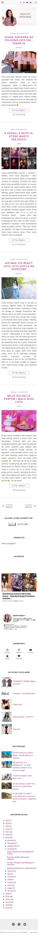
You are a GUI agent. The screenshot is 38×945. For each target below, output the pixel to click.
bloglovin (19, 658)
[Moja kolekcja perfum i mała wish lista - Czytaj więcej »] (19, 431)
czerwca (10, 877)
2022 (7, 829)
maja (9, 879)
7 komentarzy (20, 114)
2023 (7, 826)
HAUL (19, 406)
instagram (7, 652)
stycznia (10, 891)
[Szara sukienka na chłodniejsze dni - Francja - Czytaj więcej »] (19, 72)
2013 (7, 905)
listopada (11, 843)
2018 (7, 894)
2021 (7, 832)
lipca (9, 874)
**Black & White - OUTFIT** (23, 717)
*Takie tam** (17, 704)
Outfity (19, 48)
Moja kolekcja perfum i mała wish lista (19, 398)
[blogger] (29, 2)
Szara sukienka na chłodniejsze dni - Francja (19, 40)
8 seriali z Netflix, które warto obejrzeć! (19, 136)
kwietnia (10, 882)
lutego (10, 888)
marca (9, 885)
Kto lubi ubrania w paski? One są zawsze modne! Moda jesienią (24, 786)
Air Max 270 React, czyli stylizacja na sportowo (19, 266)
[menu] (3, 2)
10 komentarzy (20, 244)
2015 (7, 899)
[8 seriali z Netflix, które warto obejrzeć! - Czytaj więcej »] (19, 168)
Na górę (34, 932)
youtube (30, 652)
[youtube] (26, 2)
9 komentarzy (20, 490)
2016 (7, 896)
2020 (7, 835)
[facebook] (20, 2)
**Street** (17, 729)
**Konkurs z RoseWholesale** (24, 693)
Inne (19, 144)
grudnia (10, 840)
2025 (7, 820)
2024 (7, 823)
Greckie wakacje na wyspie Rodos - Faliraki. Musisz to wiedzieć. (23, 755)
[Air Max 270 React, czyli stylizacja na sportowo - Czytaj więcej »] (19, 298)
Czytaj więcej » (19, 110)
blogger (7, 658)
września (11, 849)
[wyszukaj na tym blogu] (35, 2)
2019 (7, 837)
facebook (19, 652)
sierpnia (10, 871)
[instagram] (23, 2)
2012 (7, 908)
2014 (7, 902)
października (12, 846)
